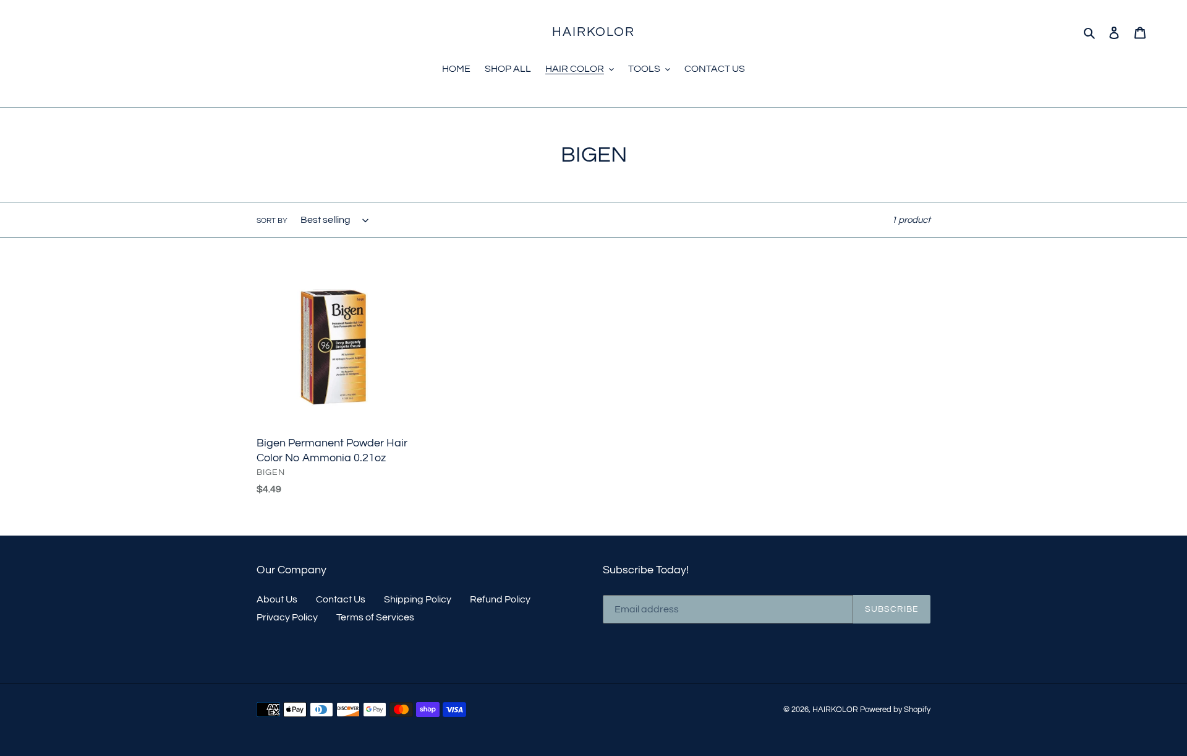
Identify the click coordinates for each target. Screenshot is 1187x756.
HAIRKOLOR (594, 31)
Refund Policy (500, 599)
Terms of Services (375, 617)
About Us (277, 599)
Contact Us (340, 599)
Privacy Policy (287, 617)
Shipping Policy (417, 599)
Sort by (272, 221)
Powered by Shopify (895, 709)
